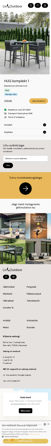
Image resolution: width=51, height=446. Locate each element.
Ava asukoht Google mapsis (18, 375)
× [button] (48, 424)
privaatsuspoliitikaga (19, 404)
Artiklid (6, 320)
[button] (25, 436)
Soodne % (8, 307)
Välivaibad (8, 300)
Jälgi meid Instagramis (25, 204)
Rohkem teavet (34, 434)
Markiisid (7, 293)
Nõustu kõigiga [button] (26, 441)
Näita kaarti (25, 410)
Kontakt (31, 327)
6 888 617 (16, 381)
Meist (6, 327)
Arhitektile (32, 320)
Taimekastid (33, 300)
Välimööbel (8, 286)
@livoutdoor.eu (25, 207)
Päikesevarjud (34, 293)
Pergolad (31, 286)
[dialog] (25, 433)
